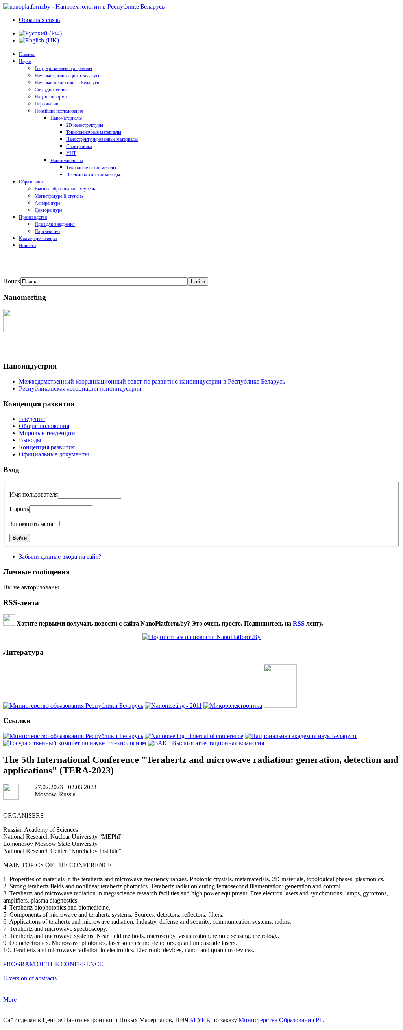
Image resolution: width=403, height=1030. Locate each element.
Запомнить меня (31, 524)
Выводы (30, 440)
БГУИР (199, 1020)
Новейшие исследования (59, 111)
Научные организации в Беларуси (67, 75)
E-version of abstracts (30, 978)
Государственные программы (63, 68)
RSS (299, 623)
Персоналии (46, 104)
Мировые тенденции (47, 433)
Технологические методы (91, 167)
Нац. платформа (51, 97)
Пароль (19, 509)
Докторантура (48, 210)
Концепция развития (47, 447)
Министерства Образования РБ (280, 1020)
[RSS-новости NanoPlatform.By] (201, 636)
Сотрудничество (51, 89)
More (10, 999)
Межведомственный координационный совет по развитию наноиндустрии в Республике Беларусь (152, 381)
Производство (33, 217)
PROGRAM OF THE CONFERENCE (53, 964)
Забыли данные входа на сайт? (60, 556)
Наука (25, 61)
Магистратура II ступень (59, 196)
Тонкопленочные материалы (93, 132)
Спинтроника (79, 146)
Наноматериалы (66, 118)
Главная (27, 54)
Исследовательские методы (93, 174)
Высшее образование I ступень (65, 189)
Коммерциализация (38, 238)
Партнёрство (47, 231)
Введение (32, 418)
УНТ (71, 153)
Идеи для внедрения (55, 224)
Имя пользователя (33, 494)
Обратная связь (39, 20)
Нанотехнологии (66, 160)
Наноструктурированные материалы (102, 139)
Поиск (11, 281)
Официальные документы (54, 454)
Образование (31, 182)
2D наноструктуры (84, 125)
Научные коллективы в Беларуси (67, 82)
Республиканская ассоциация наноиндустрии (80, 388)
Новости (27, 245)
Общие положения (44, 426)
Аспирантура (47, 203)
